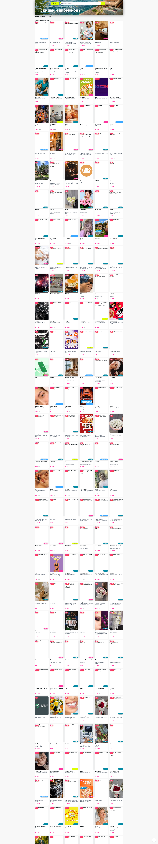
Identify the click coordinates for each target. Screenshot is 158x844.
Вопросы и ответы (64, 6)
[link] (154, 840)
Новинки (43, 6)
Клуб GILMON (56, 6)
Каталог (56, 3)
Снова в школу (49, 6)
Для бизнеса (71, 6)
